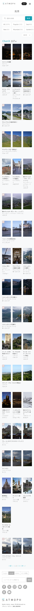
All (6, 24)
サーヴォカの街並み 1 (16, 352)
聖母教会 (4, 496)
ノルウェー (5, 273)
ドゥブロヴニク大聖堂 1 (16, 177)
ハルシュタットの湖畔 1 (9, 324)
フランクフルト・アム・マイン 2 (11, 556)
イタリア (4, 95)
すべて (25, 35)
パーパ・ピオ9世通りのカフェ (6, 353)
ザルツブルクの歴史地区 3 (27, 90)
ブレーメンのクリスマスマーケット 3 (12, 441)
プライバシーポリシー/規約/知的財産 (11, 606)
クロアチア (5, 184)
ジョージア (5, 65)
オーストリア (6, 126)
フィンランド (6, 242)
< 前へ (11, 566)
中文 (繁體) (24, 573)
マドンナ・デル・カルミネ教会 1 (11, 383)
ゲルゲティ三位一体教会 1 (9, 149)
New (6, 29)
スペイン (4, 417)
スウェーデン (16, 417)
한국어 (17, 573)
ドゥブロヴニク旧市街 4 (6, 177)
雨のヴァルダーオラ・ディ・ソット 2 (27, 178)
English (5, 573)
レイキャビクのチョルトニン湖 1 (16, 91)
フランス (15, 501)
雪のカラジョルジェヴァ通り (27, 412)
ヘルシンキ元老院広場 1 (9, 239)
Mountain (18, 29)
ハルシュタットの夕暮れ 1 (9, 297)
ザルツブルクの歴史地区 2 (9, 122)
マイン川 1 (5, 468)
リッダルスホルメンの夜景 (16, 411)
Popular (17, 24)
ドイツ (4, 445)
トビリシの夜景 (6, 62)
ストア (24, 3)
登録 (29, 580)
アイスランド (16, 98)
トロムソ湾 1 (5, 266)
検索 (28, 18)
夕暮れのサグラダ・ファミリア (6, 412)
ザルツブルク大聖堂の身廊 (16, 267)
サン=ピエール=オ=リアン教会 (6, 527)
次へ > (23, 566)
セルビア (25, 417)
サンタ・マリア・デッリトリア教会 (27, 353)
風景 (17, 11)
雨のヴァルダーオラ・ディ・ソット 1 (12, 211)
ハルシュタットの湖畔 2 (27, 267)
